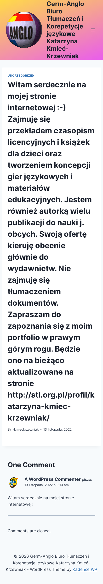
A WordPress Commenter (52, 479)
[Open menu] (92, 30)
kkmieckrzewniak (25, 429)
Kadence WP (85, 569)
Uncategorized (21, 75)
